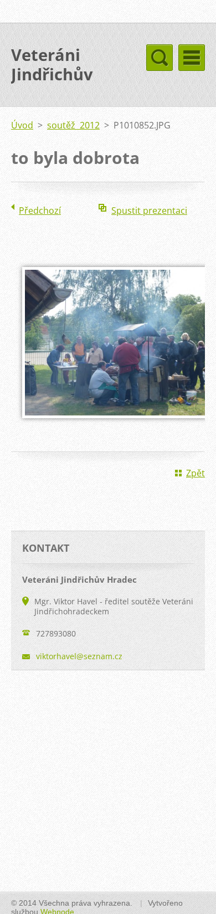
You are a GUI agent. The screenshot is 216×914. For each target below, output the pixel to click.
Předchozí (40, 210)
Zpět (195, 473)
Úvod (22, 125)
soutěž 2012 (73, 125)
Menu (191, 57)
